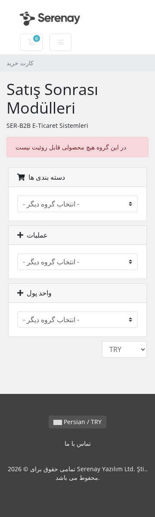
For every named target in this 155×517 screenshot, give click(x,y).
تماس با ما (78, 443)
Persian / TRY (82, 422)
